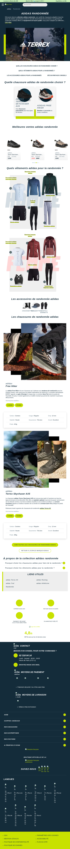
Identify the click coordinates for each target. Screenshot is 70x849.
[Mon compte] (63, 5)
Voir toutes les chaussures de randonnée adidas (35, 545)
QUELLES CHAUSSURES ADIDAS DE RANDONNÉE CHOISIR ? (36, 66)
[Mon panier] (67, 5)
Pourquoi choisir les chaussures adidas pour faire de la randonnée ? (33, 563)
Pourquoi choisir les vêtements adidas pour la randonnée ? (30, 568)
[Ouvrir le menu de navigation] (3, 5)
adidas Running (41, 580)
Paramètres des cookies (47, 835)
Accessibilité (42, 839)
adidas (9, 9)
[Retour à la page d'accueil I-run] (9, 5)
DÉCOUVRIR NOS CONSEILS (56, 75)
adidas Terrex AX (45, 508)
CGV (5, 835)
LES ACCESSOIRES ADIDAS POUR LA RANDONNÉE (24, 75)
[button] (19, 604)
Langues (9, 779)
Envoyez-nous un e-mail (29, 665)
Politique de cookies (13, 845)
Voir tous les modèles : (12, 400)
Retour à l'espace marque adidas (35, 550)
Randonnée (10, 587)
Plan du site (42, 842)
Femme (19, 405)
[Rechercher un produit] (45, 5)
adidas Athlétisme (42, 583)
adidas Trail (10, 583)
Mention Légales (11, 839)
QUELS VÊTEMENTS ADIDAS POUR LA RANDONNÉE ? (37, 70)
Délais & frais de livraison (27, 707)
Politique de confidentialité (16, 842)
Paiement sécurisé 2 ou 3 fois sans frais (31, 687)
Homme (10, 405)
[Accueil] (4, 9)
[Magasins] (60, 5)
